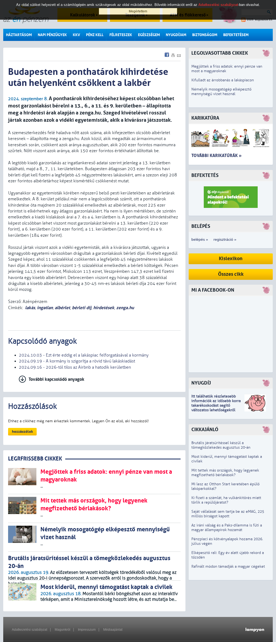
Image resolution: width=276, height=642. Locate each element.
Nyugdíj (201, 383)
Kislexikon (231, 258)
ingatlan (45, 307)
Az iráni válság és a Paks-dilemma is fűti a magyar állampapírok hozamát (226, 527)
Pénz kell (95, 35)
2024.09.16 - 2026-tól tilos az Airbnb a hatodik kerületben (75, 367)
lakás (30, 307)
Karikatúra (205, 118)
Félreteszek (120, 35)
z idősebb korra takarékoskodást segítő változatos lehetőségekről (216, 405)
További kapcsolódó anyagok (56, 379)
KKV (76, 35)
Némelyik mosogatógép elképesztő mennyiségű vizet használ (221, 91)
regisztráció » (224, 239)
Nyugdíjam (176, 35)
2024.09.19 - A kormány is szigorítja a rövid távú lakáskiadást (77, 361)
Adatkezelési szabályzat (29, 629)
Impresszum (87, 629)
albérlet (62, 307)
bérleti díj (81, 307)
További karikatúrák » (216, 155)
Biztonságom (204, 35)
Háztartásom (19, 35)
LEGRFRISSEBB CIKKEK (35, 459)
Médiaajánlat (112, 629)
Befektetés (205, 175)
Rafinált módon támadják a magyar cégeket (228, 566)
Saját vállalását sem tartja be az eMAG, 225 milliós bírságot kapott (227, 513)
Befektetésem (236, 35)
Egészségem (149, 35)
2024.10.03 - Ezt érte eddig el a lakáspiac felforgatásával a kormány (84, 355)
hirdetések (103, 307)
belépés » (199, 239)
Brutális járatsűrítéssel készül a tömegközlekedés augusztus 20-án (220, 445)
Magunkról (62, 629)
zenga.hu (125, 307)
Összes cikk (231, 274)
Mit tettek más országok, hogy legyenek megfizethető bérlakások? (225, 472)
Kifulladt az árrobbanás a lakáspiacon (222, 80)
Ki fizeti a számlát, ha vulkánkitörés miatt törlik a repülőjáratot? (226, 500)
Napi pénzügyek (52, 35)
